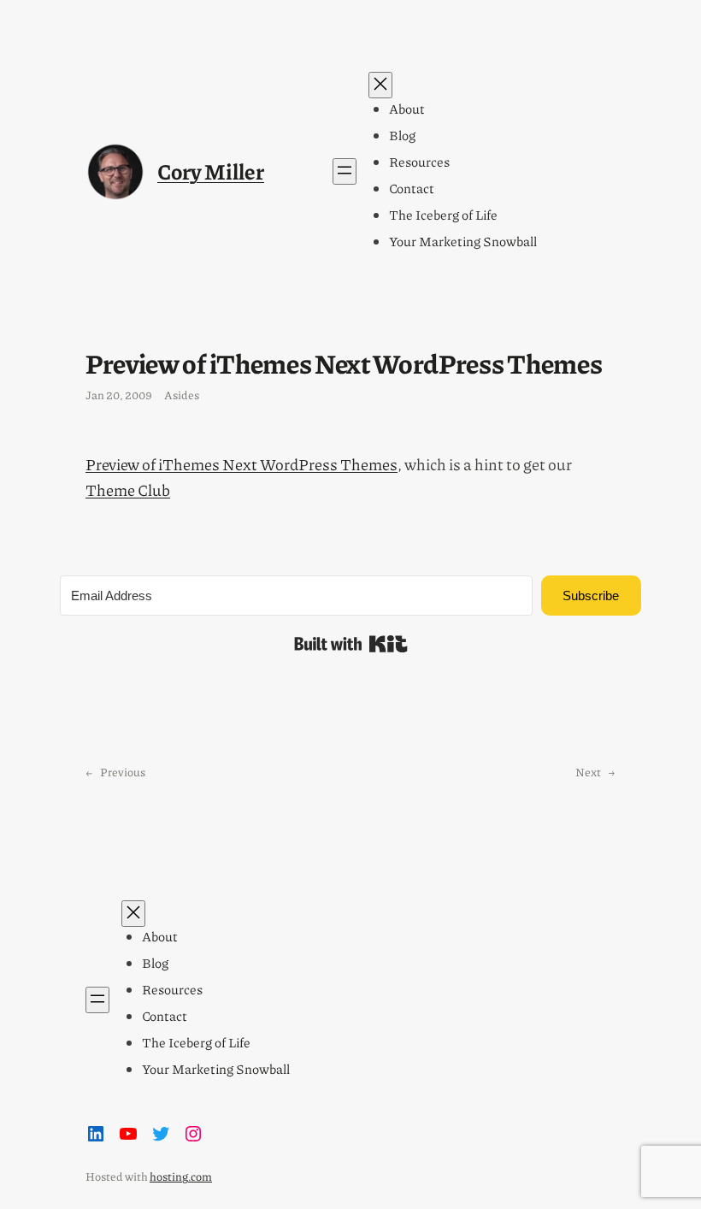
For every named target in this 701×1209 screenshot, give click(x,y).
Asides (181, 394)
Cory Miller (210, 171)
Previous (122, 772)
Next (588, 772)
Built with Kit (351, 643)
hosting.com (181, 1176)
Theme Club (127, 490)
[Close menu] (380, 85)
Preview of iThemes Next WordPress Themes (241, 464)
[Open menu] (344, 171)
